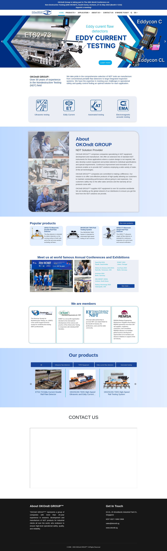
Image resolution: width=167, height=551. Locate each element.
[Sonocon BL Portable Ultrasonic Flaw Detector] (48, 379)
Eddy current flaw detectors (105, 365)
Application (83, 12)
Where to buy (122, 12)
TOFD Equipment (83, 365)
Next (135, 384)
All (41, 365)
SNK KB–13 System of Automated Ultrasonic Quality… (117, 394)
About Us (96, 12)
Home (61, 12)
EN (135, 12)
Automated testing (126, 365)
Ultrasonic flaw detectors (62, 365)
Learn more (105, 63)
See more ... (126, 286)
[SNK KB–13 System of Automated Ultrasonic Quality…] (117, 379)
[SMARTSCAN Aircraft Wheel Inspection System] (82, 379)
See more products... (127, 223)
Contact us (108, 12)
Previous (31, 384)
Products (70, 12)
